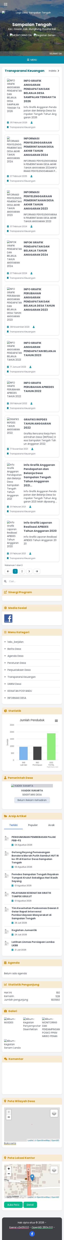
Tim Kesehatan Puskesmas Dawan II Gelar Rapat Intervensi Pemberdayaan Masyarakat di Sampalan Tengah (35, 913)
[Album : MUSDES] (13, 1027)
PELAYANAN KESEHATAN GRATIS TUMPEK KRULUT (31, 894)
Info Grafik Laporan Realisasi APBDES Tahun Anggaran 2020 (40, 527)
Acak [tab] (51, 825)
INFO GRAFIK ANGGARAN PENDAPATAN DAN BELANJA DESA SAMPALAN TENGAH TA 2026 (40, 91)
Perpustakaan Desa (19, 670)
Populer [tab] (33, 825)
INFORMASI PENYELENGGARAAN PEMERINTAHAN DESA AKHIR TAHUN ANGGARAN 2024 (39, 147)
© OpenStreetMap (42, 1140)
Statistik (14, 711)
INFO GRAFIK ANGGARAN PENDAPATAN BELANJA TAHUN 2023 (40, 349)
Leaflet (30, 1140)
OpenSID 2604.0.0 (42, 1227)
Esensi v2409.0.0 (19, 1227)
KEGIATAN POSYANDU (20, 691)
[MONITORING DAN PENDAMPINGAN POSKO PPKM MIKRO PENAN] (15, 40)
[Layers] (54, 1113)
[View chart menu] (56, 721)
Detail (30, 1205)
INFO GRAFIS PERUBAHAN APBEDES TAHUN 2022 (39, 387)
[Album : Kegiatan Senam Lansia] (13, 1044)
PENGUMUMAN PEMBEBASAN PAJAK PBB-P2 (34, 838)
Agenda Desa (15, 656)
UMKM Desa (14, 684)
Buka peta (10, 1143)
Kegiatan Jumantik (24, 930)
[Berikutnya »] (29, 571)
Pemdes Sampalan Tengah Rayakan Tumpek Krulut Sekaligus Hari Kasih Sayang (35, 878)
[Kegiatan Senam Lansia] (39, 40)
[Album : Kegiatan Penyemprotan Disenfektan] (32, 1027)
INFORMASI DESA (17, 698)
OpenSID (55, 1140)
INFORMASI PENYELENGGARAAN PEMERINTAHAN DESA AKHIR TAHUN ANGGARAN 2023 (39, 200)
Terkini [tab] (13, 825)
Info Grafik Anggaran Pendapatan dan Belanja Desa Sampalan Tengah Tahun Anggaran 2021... (39, 475)
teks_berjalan (16, 642)
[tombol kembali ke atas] (57, 1233)
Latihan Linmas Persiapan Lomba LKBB (33, 943)
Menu (33, 60)
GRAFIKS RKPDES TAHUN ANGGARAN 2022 (37, 423)
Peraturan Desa (17, 663)
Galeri (12, 1011)
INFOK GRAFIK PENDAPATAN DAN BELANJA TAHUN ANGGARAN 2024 (36, 248)
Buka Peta (13, 1205)
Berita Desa (14, 649)
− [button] (9, 1117)
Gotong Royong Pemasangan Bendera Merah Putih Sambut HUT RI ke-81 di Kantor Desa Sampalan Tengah (35, 857)
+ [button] (9, 1112)
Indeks (53, 70)
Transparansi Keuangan (22, 677)
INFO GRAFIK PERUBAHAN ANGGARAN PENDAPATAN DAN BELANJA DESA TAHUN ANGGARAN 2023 (39, 299)
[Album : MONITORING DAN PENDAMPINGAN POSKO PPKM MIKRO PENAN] (51, 1027)
